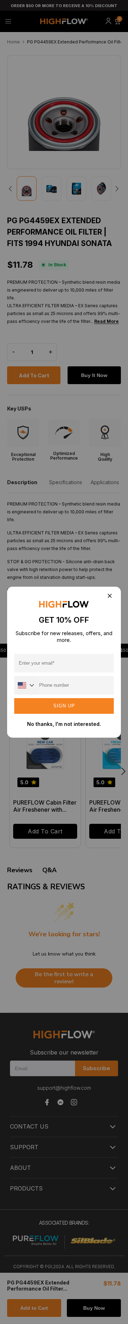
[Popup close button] (109, 596)
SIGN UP (64, 705)
